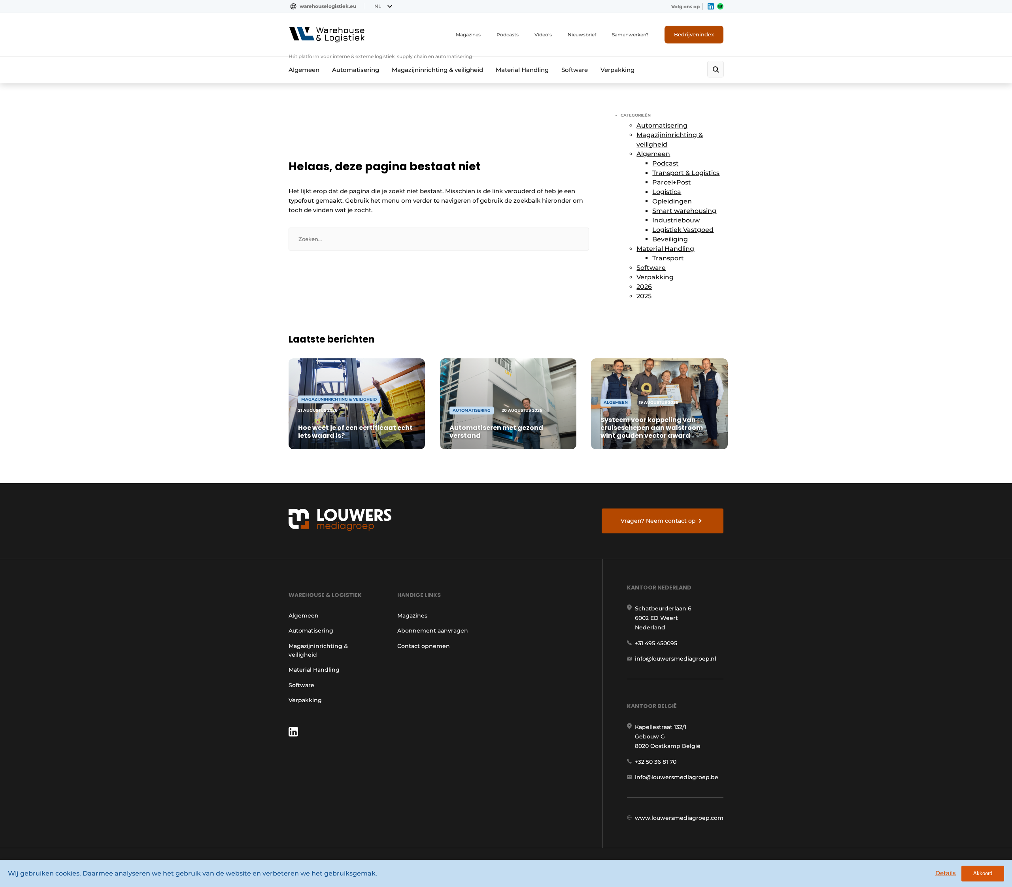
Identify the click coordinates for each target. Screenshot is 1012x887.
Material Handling (522, 69)
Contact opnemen (423, 646)
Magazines (468, 35)
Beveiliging (670, 239)
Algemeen (304, 69)
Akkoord (982, 873)
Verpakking (617, 69)
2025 (643, 296)
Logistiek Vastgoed (683, 230)
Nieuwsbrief (582, 35)
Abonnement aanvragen (432, 630)
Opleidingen (672, 201)
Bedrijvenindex (694, 34)
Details (945, 873)
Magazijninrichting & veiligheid (437, 69)
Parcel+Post (671, 182)
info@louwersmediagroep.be (676, 777)
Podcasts (508, 35)
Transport (668, 258)
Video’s (543, 35)
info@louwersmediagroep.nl (675, 658)
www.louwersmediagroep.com (679, 817)
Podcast (665, 163)
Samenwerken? (630, 35)
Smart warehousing (684, 211)
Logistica (666, 192)
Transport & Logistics (685, 173)
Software (574, 69)
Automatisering (355, 69)
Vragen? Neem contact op (658, 520)
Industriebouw (676, 220)
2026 (644, 286)
